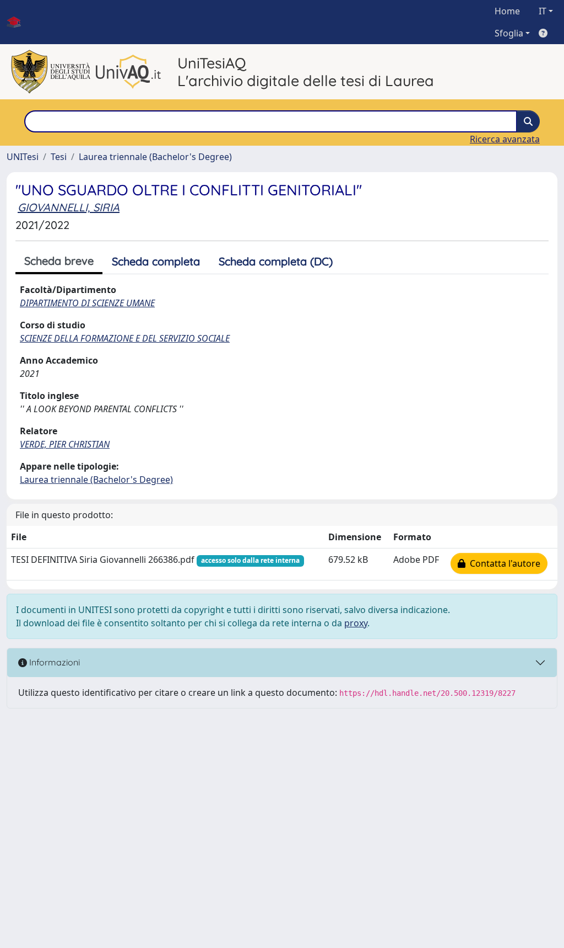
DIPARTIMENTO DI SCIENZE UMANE (87, 303)
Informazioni (53, 662)
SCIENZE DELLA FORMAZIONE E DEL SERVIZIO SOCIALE (125, 338)
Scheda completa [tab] (156, 261)
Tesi (59, 157)
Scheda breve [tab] (59, 261)
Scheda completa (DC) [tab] (276, 261)
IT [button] (542, 11)
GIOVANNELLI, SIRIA (69, 207)
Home (507, 11)
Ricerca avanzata (505, 139)
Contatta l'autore (502, 563)
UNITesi (23, 157)
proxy (355, 623)
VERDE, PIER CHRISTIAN (65, 444)
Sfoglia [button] (509, 33)
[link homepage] (18, 22)
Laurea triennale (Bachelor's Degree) (155, 157)
